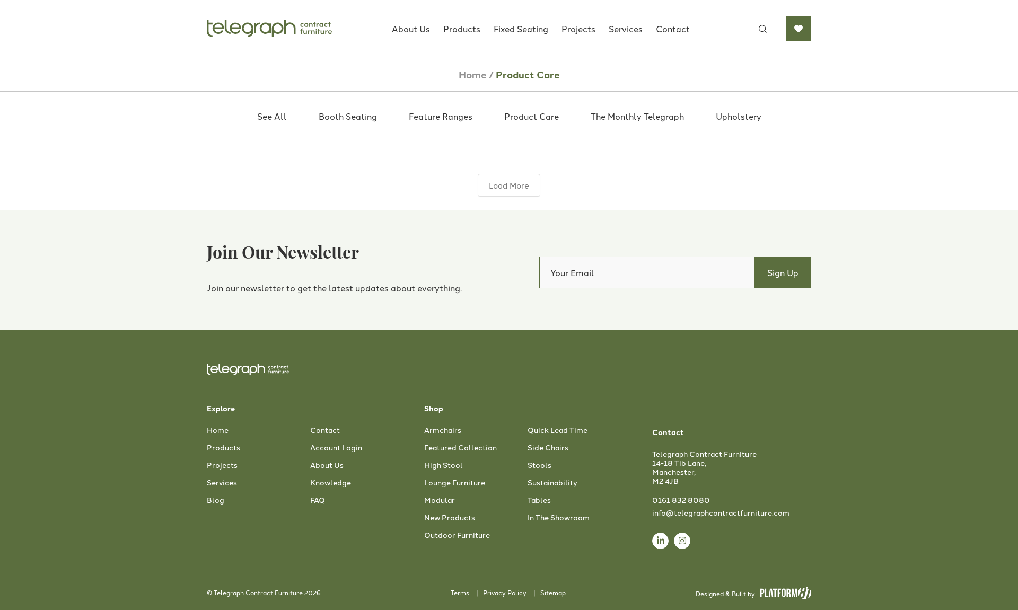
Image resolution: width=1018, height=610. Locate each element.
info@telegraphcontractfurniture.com (720, 512)
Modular (439, 500)
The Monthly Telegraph (637, 116)
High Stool (443, 465)
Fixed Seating (521, 28)
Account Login (336, 448)
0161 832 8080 (681, 499)
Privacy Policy (504, 592)
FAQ (317, 500)
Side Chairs (548, 448)
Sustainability (552, 483)
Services (626, 28)
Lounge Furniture (454, 483)
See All (272, 116)
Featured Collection (460, 448)
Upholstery (738, 116)
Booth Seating (348, 116)
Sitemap (553, 592)
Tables (539, 500)
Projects (578, 28)
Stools (539, 465)
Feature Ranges (440, 116)
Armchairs (442, 430)
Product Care (531, 116)
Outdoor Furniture (457, 535)
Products (461, 28)
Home (473, 74)
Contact (673, 28)
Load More (509, 185)
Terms (460, 592)
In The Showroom (559, 518)
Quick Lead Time (557, 430)
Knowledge (330, 483)
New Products (449, 518)
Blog (215, 500)
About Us (411, 28)
